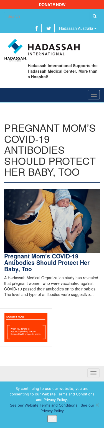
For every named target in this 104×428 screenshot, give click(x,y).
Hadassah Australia (76, 28)
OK (52, 419)
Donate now (52, 4)
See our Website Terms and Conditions (43, 405)
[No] (97, 405)
